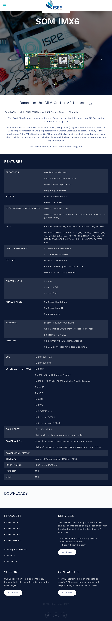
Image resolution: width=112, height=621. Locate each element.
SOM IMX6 (9, 555)
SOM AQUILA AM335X (15, 549)
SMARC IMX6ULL (13, 534)
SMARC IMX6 (11, 522)
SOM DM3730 (11, 561)
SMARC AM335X (12, 540)
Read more (67, 552)
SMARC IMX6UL (12, 528)
